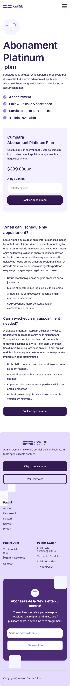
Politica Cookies (46, 561)
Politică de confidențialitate (46, 550)
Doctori (7, 518)
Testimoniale (10, 549)
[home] (13, 6)
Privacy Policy (45, 566)
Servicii (7, 523)
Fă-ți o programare (35, 466)
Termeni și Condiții (48, 556)
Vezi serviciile (35, 479)
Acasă (7, 508)
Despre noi (9, 513)
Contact (8, 563)
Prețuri (7, 529)
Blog (5, 552)
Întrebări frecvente (14, 557)
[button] (64, 6)
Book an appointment (35, 411)
